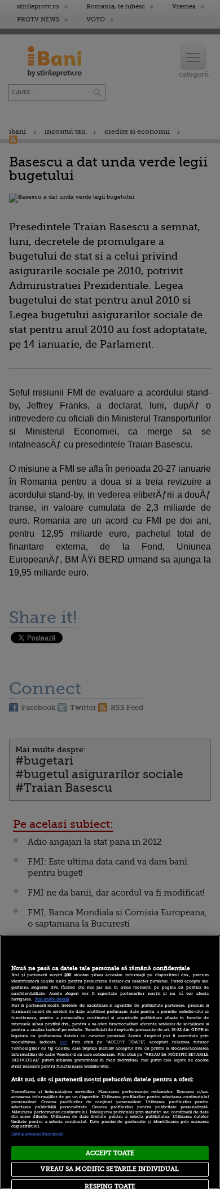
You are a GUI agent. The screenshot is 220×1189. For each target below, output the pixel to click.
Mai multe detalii (52, 999)
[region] (110, 1062)
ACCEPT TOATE (110, 1153)
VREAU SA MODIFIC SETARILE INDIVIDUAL (110, 1169)
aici (63, 1042)
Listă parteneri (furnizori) (37, 1134)
